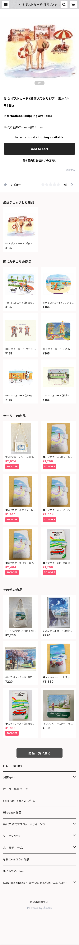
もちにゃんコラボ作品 (16, 859)
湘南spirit (9, 777)
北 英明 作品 (13, 847)
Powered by (35, 908)
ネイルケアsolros (14, 871)
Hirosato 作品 (12, 812)
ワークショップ (12, 836)
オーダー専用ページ (15, 789)
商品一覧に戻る (39, 753)
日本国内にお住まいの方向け (39, 160)
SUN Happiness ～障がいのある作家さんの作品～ (35, 882)
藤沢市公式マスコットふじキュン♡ (24, 824)
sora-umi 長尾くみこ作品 (19, 800)
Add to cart (39, 149)
